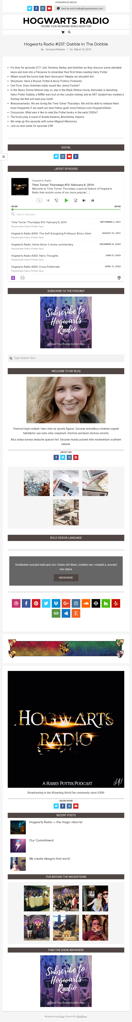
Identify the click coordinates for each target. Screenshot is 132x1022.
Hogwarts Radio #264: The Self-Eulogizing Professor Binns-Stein (51, 233)
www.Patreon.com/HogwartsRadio (90, 108)
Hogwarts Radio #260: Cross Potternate (35, 266)
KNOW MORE (66, 577)
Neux (62, 1016)
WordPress (82, 1016)
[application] (66, 192)
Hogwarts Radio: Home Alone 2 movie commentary (42, 244)
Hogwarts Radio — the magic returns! (55, 822)
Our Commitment (41, 840)
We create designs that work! (49, 858)
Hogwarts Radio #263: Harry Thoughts (34, 255)
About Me (66, 452)
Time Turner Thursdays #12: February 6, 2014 (39, 222)
